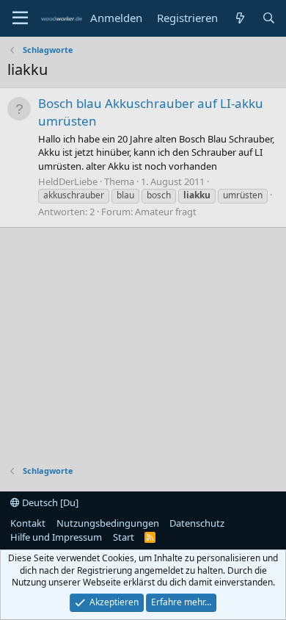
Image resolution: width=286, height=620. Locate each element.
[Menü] (20, 18)
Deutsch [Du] (49, 502)
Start (123, 537)
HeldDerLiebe (68, 181)
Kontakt (27, 523)
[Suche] (268, 18)
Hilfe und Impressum (56, 537)
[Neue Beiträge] (239, 18)
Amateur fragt (166, 211)
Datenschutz (196, 523)
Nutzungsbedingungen (107, 523)
